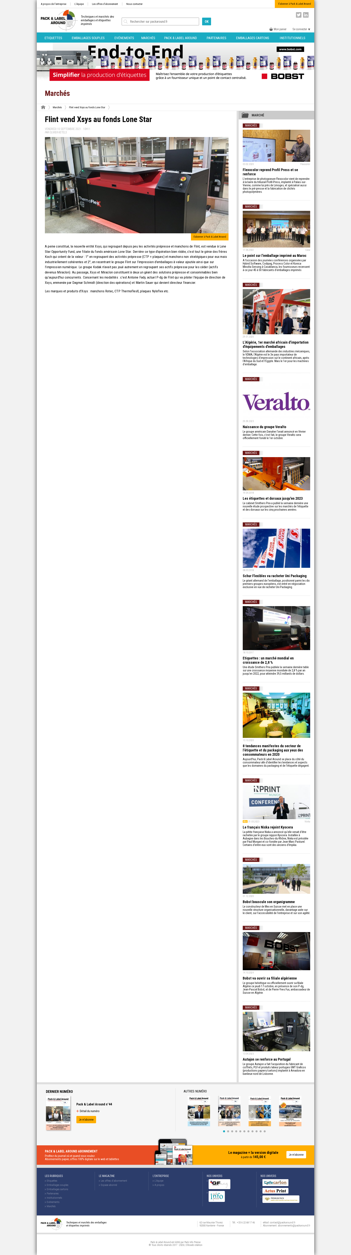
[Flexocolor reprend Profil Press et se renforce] (276, 146)
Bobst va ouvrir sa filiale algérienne (270, 978)
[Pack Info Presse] (217, 1200)
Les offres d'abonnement (105, 3)
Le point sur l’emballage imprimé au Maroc (275, 255)
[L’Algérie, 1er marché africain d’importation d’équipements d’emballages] (276, 311)
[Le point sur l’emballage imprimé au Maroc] (276, 229)
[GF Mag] (219, 1188)
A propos (159, 1184)
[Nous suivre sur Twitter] (298, 15)
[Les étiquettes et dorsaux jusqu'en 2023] (276, 473)
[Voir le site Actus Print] (275, 1192)
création (198, 1245)
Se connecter (299, 29)
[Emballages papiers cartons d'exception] (280, 1202)
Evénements (124, 38)
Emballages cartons (252, 38)
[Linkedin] (306, 15)
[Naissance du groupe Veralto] (276, 401)
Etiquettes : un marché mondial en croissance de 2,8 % (268, 660)
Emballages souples (88, 38)
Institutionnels (292, 38)
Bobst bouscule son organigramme (269, 902)
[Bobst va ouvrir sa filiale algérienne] (276, 951)
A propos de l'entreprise (53, 3)
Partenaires (216, 38)
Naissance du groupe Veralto (264, 427)
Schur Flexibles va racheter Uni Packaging (275, 576)
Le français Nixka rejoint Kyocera (268, 827)
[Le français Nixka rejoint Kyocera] (276, 802)
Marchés (148, 38)
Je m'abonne (86, 1119)
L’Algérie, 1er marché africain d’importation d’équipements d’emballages (276, 344)
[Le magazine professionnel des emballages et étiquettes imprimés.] (57, 20)
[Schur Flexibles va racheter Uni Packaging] (276, 548)
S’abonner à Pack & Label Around (209, 236)
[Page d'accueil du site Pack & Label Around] (43, 107)
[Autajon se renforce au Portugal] (276, 1031)
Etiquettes (53, 38)
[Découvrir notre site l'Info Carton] (275, 1185)
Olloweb (190, 1245)
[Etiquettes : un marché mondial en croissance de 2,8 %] (276, 628)
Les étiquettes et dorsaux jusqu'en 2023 (273, 498)
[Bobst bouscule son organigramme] (276, 879)
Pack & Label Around (180, 38)
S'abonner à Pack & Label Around (294, 3)
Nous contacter (134, 3)
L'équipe (79, 3)
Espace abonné (109, 1184)
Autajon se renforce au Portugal (267, 1059)
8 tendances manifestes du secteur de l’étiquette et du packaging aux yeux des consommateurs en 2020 (273, 750)
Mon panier (280, 29)
